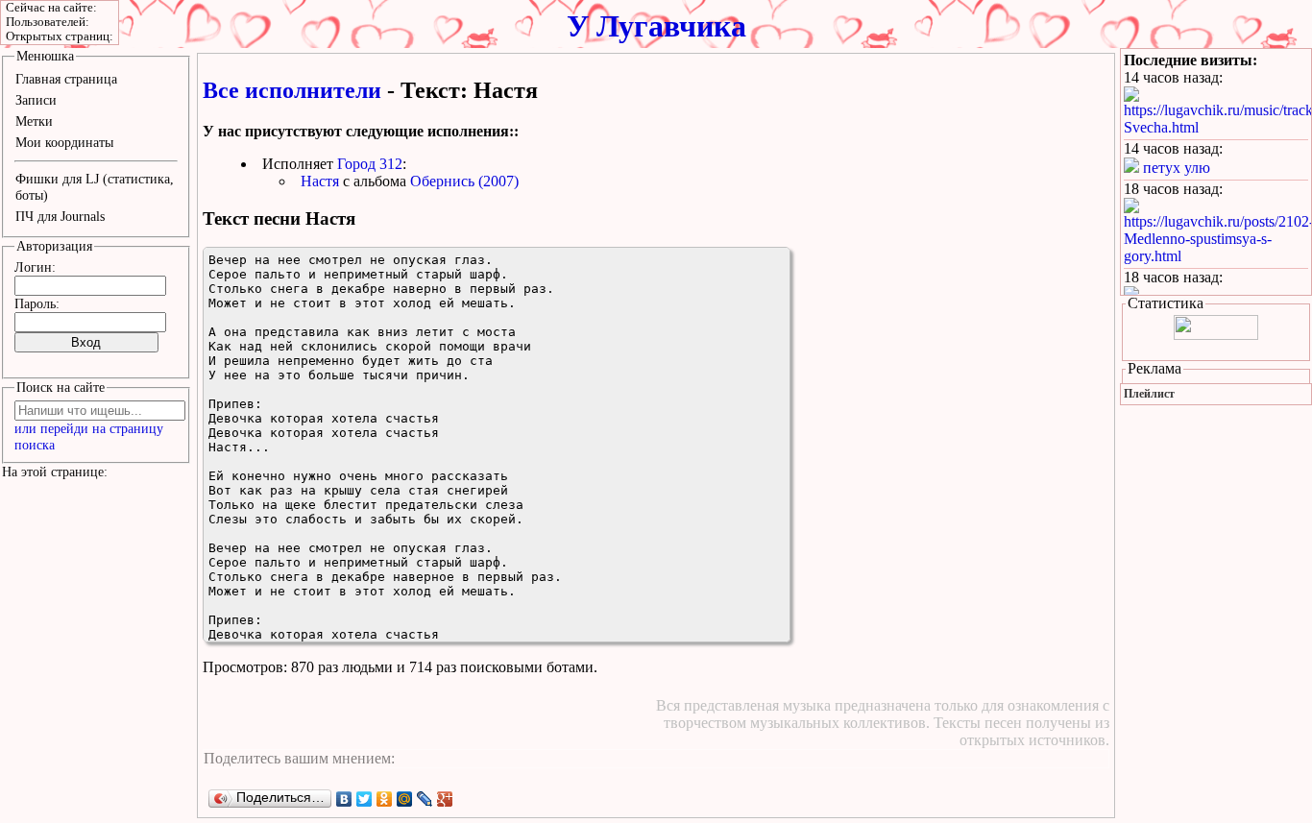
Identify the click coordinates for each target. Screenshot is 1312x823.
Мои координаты (64, 142)
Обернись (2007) (464, 181)
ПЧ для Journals (60, 216)
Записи (36, 100)
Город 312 (369, 164)
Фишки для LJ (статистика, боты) (94, 187)
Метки (34, 121)
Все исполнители (292, 90)
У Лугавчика (656, 26)
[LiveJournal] (425, 799)
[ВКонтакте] (344, 799)
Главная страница (66, 78)
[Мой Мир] (405, 799)
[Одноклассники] (385, 799)
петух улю (1176, 167)
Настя (320, 181)
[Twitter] (364, 799)
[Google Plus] (445, 799)
